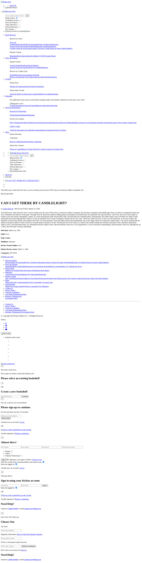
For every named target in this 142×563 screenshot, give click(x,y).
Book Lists (16, 266)
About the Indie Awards (18, 94)
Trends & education (17, 130)
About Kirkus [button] (10, 284)
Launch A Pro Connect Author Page (124, 123)
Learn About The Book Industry (97, 278)
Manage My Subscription (30, 274)
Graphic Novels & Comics (41, 48)
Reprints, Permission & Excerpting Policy (13, 297)
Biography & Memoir (43, 46)
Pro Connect (10, 29)
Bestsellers (13, 56)
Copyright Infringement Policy (16, 294)
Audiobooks (14, 44)
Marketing (31, 115)
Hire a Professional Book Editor (16, 278)
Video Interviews (11, 25)
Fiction (20, 44)
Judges (55, 94)
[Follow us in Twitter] (6, 325)
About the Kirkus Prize (32, 86)
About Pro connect (39, 149)
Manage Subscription (43, 106)
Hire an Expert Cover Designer (85, 123)
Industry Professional (13, 456)
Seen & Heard (34, 75)
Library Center (15, 126)
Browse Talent (27, 149)
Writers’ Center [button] (10, 276)
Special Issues (24, 106)
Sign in (4, 460)
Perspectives (19, 75)
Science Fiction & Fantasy (19, 46)
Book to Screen (15, 77)
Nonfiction (32, 46)
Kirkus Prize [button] (9, 268)
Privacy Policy (10, 290)
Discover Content (16, 149)
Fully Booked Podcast (49, 77)
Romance (55, 44)
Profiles (12, 75)
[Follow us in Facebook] (5, 323)
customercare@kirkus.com (32, 509)
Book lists (20, 56)
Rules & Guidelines (46, 94)
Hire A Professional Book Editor (21, 123)
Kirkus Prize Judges (42, 270)
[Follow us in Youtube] (6, 329)
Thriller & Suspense (30, 44)
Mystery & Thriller (34, 67)
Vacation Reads (50, 56)
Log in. (22, 422)
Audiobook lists (29, 56)
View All (13, 42)
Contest (20, 286)
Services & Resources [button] (13, 108)
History (53, 46)
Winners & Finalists (17, 86)
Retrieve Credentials (28, 546)
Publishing (24, 115)
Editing (17, 115)
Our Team (14, 286)
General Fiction (15, 65)
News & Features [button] (11, 58)
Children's (68, 48)
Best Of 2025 (40, 56)
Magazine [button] (8, 96)
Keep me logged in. (8, 464)
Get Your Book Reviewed (42, 123)
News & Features (11, 22)
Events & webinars (59, 130)
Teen (30, 65)
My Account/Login (46, 282)
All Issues (32, 106)
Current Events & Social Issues (21, 48)
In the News (25, 77)
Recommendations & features (42, 130)
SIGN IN (13, 6)
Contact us (9, 288)
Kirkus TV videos (67, 266)
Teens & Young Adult (57, 48)
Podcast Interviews (12, 27)
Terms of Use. (37, 460)
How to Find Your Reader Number (29, 534)
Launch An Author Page (54, 149)
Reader (8, 451)
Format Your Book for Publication (63, 123)
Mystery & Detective (44, 44)
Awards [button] (8, 79)
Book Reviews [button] (10, 35)
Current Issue (14, 106)
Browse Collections (17, 142)
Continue (25, 396)
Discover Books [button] (11, 260)
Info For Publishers (42, 286)
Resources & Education (18, 111)
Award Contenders (33, 94)
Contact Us (9, 304)
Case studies (28, 130)
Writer (7, 453)
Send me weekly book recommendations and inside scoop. (21, 462)
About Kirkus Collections (32, 142)
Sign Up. (24, 550)
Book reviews (10, 18)
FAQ (25, 286)
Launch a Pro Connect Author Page (73, 278)
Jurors (42, 86)
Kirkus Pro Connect (32, 282)
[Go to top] (6, 333)
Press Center (31, 286)
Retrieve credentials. (22, 433)
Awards (26, 75)
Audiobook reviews (12, 20)
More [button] (7, 132)
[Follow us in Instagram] (6, 327)
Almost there (6, 418)
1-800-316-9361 (13, 509)
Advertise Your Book (103, 123)
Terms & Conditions (12, 292)
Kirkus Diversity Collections (15, 282)
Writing (12, 115)
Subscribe (54, 106)
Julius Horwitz (8, 209)
